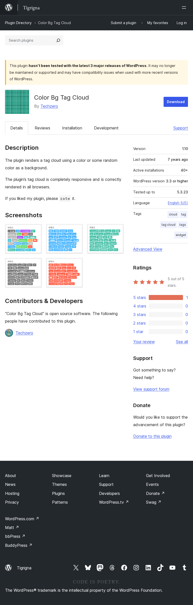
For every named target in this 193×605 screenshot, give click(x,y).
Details (16, 127)
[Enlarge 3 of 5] (117, 230)
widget (181, 235)
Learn (104, 475)
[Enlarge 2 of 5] (76, 230)
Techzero (49, 106)
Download (176, 102)
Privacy (12, 502)
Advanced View (147, 249)
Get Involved (158, 475)
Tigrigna (24, 567)
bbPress (15, 536)
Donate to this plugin (152, 436)
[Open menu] (185, 7)
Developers (109, 493)
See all (182, 341)
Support (180, 127)
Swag (153, 502)
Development (106, 127)
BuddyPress (18, 545)
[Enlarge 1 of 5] (35, 230)
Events (152, 484)
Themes (59, 484)
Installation (72, 127)
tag (183, 214)
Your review (144, 341)
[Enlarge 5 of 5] (76, 264)
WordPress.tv (114, 502)
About (10, 475)
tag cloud (168, 224)
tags (182, 224)
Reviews (42, 127)
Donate (155, 493)
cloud (173, 214)
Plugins (58, 493)
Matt (12, 527)
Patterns (60, 502)
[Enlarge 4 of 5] (35, 264)
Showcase (61, 475)
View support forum (151, 389)
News (10, 484)
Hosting (12, 493)
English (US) (178, 203)
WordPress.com (22, 518)
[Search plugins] (58, 40)
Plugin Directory (18, 23)
